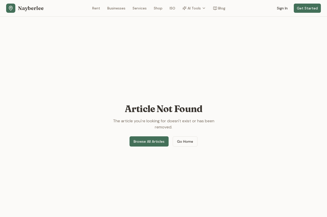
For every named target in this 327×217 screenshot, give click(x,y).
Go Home (185, 141)
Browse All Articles (149, 141)
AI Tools (194, 8)
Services (140, 8)
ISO (172, 8)
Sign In (282, 8)
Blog (221, 8)
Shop (158, 8)
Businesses (116, 8)
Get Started (307, 8)
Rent (96, 8)
